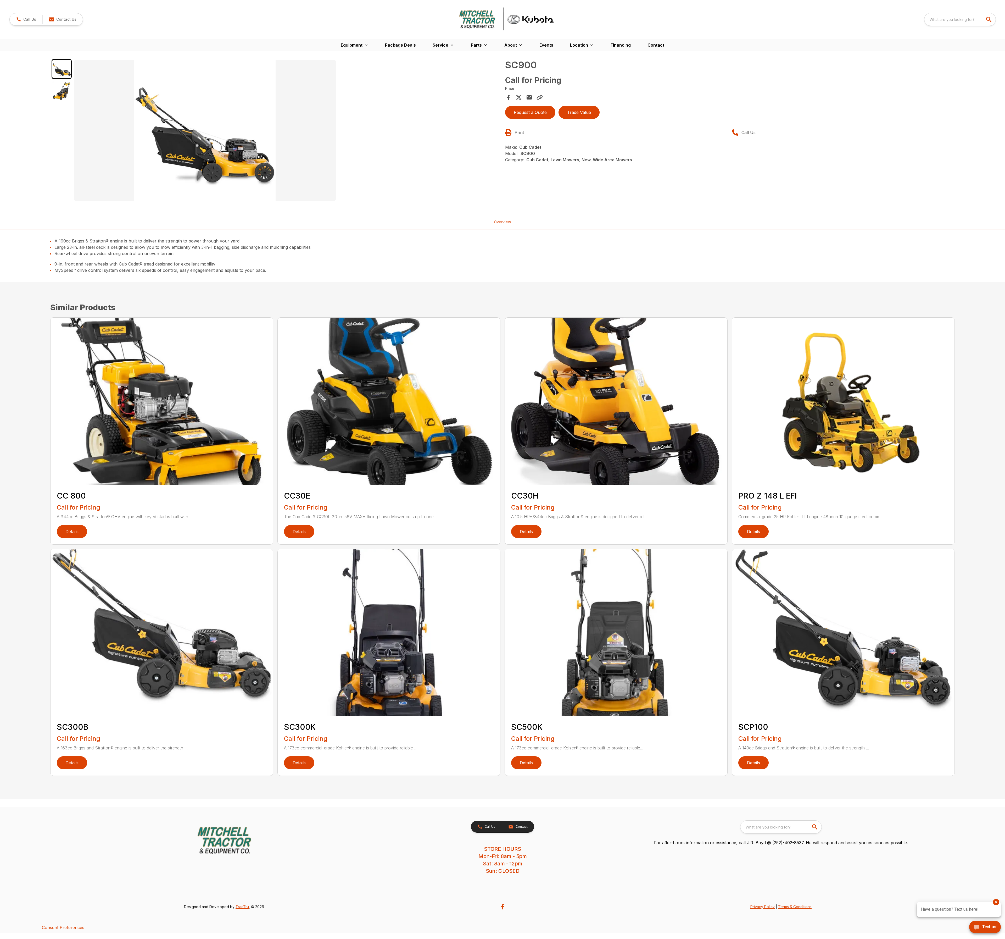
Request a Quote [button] (530, 112)
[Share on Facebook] (508, 97)
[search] (989, 19)
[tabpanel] (287, 131)
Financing (621, 45)
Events (546, 45)
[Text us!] (985, 927)
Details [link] (72, 531)
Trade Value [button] (579, 112)
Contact (655, 45)
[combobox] (960, 19)
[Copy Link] (540, 97)
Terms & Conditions (795, 906)
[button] (26, 19)
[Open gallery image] (205, 130)
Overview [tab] (502, 222)
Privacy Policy (762, 906)
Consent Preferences (63, 927)
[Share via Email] (529, 97)
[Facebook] (502, 907)
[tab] (61, 69)
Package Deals (400, 45)
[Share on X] (519, 97)
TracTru (242, 906)
